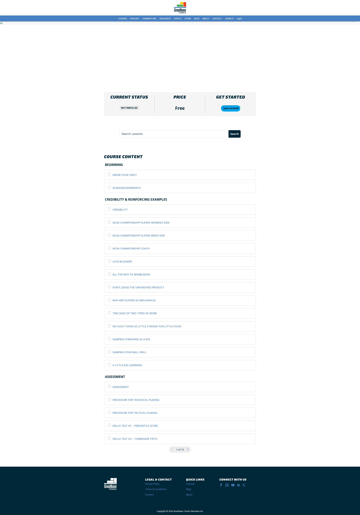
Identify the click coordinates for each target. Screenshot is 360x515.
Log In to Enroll (230, 108)
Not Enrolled (129, 107)
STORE (188, 19)
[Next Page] (188, 449)
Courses (190, 483)
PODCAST (134, 19)
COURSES (122, 19)
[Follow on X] (244, 485)
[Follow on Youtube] (233, 485)
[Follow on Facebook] (221, 485)
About (189, 494)
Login (239, 19)
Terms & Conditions (155, 489)
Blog (188, 489)
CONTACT (217, 19)
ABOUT (205, 19)
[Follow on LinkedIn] (238, 485)
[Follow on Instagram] (227, 485)
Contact (149, 494)
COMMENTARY (149, 19)
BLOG (196, 19)
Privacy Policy (152, 483)
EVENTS (178, 19)
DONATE (229, 19)
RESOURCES (165, 19)
